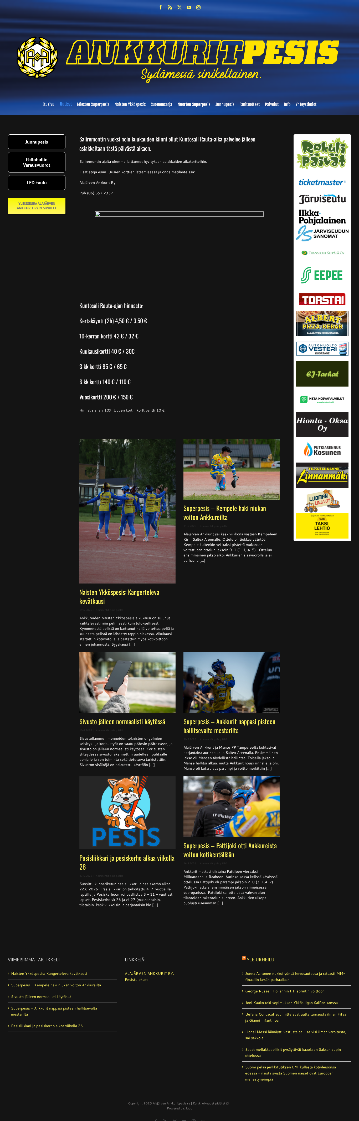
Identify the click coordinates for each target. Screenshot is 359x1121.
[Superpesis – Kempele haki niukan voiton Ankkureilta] (231, 469)
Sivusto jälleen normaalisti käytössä (122, 721)
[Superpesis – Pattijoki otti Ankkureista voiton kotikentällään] (231, 806)
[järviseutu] (322, 195)
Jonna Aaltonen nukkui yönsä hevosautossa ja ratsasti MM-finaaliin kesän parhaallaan (295, 976)
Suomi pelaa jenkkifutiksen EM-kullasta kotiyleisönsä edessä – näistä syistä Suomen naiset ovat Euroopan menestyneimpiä (290, 1073)
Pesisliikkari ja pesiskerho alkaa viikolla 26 (127, 862)
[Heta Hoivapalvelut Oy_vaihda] (322, 388)
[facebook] (160, 7)
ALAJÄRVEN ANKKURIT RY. (149, 973)
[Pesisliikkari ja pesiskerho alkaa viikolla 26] (127, 813)
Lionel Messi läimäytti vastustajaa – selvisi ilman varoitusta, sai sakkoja (295, 1035)
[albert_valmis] (322, 312)
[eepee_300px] (322, 265)
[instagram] (198, 7)
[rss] (170, 7)
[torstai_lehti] (322, 294)
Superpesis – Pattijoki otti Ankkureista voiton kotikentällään (230, 849)
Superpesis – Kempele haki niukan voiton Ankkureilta (224, 512)
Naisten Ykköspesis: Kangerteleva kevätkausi (119, 596)
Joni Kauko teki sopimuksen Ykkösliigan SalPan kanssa (291, 1002)
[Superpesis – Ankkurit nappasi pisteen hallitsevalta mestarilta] (231, 682)
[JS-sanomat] (322, 227)
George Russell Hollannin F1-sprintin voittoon (285, 991)
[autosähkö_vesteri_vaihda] (322, 338)
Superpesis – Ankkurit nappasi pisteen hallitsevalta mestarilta (229, 725)
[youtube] (189, 7)
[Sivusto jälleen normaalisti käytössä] (127, 682)
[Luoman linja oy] (322, 489)
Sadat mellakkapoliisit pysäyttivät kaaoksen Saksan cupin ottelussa (293, 1052)
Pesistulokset (136, 979)
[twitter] (179, 7)
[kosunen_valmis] (322, 439)
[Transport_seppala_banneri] (322, 248)
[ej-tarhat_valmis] (322, 363)
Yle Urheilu (260, 960)
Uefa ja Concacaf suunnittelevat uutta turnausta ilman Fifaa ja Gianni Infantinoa (295, 1017)
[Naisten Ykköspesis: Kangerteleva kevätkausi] (127, 511)
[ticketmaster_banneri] (322, 177)
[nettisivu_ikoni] (322, 138)
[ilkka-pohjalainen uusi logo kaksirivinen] (322, 211)
